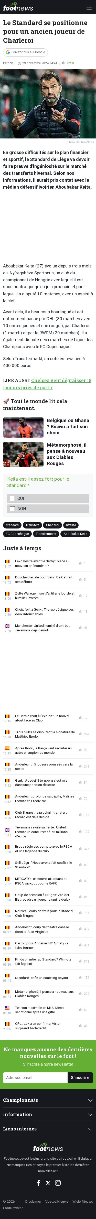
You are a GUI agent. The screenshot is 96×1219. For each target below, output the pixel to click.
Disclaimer (33, 1201)
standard (12, 525)
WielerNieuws (82, 1201)
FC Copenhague (17, 533)
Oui (20, 498)
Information (17, 1114)
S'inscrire (80, 1077)
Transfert (32, 525)
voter (70, 63)
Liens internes (20, 1129)
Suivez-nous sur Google (28, 52)
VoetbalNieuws (56, 1201)
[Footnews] (48, 1146)
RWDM (71, 525)
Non (21, 508)
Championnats (20, 1100)
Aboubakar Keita (75, 533)
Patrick (8, 63)
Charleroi (52, 525)
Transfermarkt (46, 533)
